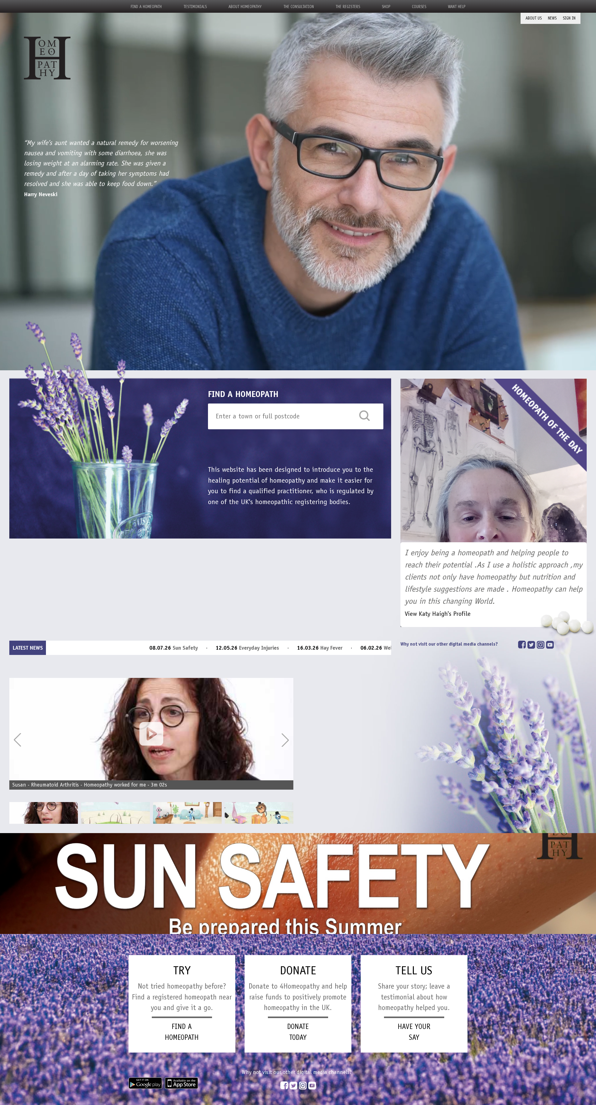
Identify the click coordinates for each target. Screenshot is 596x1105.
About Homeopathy (245, 6)
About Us (534, 18)
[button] (285, 740)
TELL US (413, 970)
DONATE (298, 970)
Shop (386, 6)
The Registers (348, 6)
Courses (419, 6)
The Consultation (298, 6)
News (552, 18)
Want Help (456, 6)
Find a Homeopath (146, 6)
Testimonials (195, 6)
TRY (182, 970)
